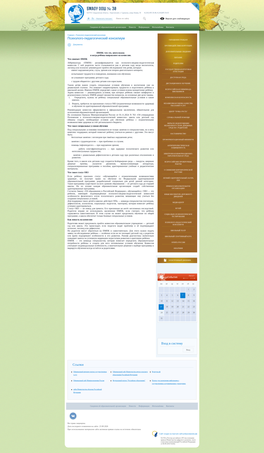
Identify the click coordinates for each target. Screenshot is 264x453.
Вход (188, 350)
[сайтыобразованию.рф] (195, 7)
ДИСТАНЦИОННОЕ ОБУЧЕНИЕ (178, 83)
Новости (132, 27)
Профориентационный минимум (178, 140)
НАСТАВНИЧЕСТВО (178, 134)
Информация (144, 27)
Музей (178, 208)
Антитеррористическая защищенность (178, 147)
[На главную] (88, 19)
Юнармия (178, 248)
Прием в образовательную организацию (178, 187)
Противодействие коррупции (178, 46)
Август (191, 276)
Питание (178, 58)
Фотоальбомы (157, 27)
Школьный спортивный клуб (178, 236)
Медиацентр (178, 202)
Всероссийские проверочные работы (178, 163)
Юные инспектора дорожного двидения (178, 195)
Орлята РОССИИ (178, 242)
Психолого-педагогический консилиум (90, 35)
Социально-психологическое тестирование (178, 215)
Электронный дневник (179, 260)
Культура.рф (156, 372)
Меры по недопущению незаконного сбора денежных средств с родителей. (178, 125)
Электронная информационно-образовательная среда (178, 155)
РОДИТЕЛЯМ (178, 63)
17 (161, 307)
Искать (144, 19)
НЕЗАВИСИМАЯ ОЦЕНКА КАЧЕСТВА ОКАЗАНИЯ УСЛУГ (178, 104)
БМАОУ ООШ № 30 (101, 9)
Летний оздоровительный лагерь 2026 (178, 179)
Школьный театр (178, 231)
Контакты (170, 27)
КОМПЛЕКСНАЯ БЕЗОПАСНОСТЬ (178, 97)
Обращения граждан (178, 40)
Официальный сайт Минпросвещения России (88, 381)
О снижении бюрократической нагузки (178, 171)
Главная (71, 35)
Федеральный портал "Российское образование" (129, 381)
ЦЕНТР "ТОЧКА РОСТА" (178, 112)
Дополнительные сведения (178, 52)
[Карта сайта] (93, 19)
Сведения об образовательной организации (108, 27)
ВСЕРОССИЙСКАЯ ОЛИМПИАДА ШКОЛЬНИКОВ (178, 90)
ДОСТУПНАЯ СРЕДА (178, 78)
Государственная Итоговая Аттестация (178, 70)
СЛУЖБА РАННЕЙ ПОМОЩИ (178, 117)
